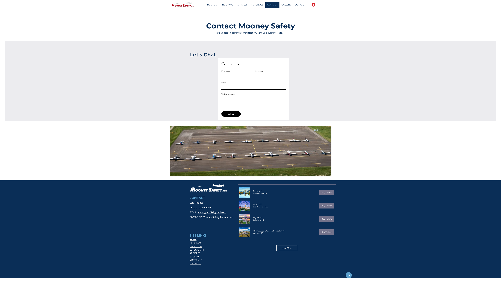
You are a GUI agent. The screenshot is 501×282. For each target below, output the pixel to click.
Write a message (228, 94)
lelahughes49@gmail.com (212, 212)
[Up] (349, 275)
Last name (259, 71)
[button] (260, 193)
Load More (287, 248)
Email (224, 82)
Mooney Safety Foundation (218, 217)
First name (226, 71)
